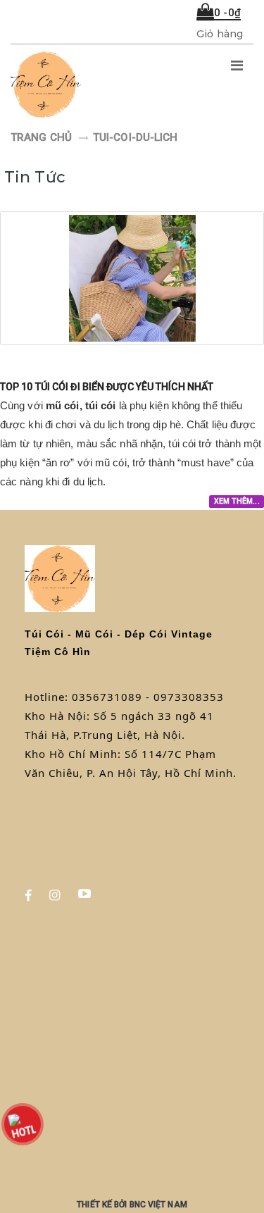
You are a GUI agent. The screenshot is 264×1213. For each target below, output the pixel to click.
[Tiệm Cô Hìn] (86, 84)
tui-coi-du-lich (135, 137)
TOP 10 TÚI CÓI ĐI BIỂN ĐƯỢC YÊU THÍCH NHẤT (106, 386)
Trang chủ (41, 137)
